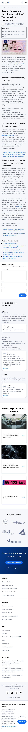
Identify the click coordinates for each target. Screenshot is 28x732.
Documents (5, 643)
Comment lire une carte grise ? (11, 250)
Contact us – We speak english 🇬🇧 (11, 637)
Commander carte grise (14, 562)
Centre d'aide (6, 630)
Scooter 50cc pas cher (8, 595)
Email (2, 288)
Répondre (5, 368)
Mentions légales (7, 613)
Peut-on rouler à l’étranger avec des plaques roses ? (12, 676)
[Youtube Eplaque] (20, 692)
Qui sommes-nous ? (7, 606)
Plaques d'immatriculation (9, 588)
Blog (3, 640)
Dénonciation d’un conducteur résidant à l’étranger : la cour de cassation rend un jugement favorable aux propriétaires (14, 154)
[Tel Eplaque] (22, 2)
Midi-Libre (19, 206)
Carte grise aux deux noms (10, 243)
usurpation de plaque (19, 63)
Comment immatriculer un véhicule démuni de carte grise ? (12, 257)
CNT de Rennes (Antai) (7, 135)
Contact (4, 633)
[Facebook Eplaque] (7, 692)
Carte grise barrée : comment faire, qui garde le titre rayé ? (13, 253)
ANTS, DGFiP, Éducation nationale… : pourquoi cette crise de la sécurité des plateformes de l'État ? (13, 670)
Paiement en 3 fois (7, 647)
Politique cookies (7, 619)
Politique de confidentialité (10, 616)
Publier (23, 295)
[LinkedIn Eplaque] (11, 692)
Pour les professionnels (8, 592)
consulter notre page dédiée (8, 726)
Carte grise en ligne (7, 585)
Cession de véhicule (7, 582)
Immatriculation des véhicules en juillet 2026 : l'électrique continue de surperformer (13, 663)
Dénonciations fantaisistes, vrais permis (13, 31)
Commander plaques (14, 568)
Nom (2, 282)
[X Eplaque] (16, 692)
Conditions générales (8, 609)
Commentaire (5, 270)
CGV (19, 697)
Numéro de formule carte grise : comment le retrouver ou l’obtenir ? (14, 247)
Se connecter (5, 650)
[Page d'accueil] (5, 2)
